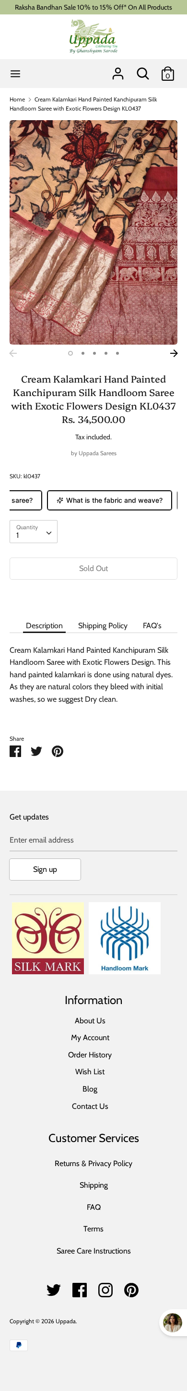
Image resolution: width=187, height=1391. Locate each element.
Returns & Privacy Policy (93, 1163)
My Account (90, 1037)
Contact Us (90, 1106)
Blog (89, 1088)
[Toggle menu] (15, 74)
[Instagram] (105, 1287)
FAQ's (152, 625)
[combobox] (34, 531)
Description (44, 625)
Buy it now (93, 597)
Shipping (94, 1185)
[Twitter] (54, 1287)
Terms (93, 1228)
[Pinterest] (131, 1287)
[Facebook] (79, 1287)
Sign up (45, 869)
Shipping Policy (103, 625)
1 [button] (70, 353)
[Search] (142, 70)
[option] (93, 232)
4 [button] (106, 353)
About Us (90, 1020)
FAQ (94, 1207)
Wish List (90, 1071)
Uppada (66, 1321)
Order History (90, 1054)
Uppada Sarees (98, 453)
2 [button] (83, 353)
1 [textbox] (17, 535)
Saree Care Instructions (94, 1250)
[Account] (118, 70)
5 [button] (117, 353)
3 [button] (94, 353)
